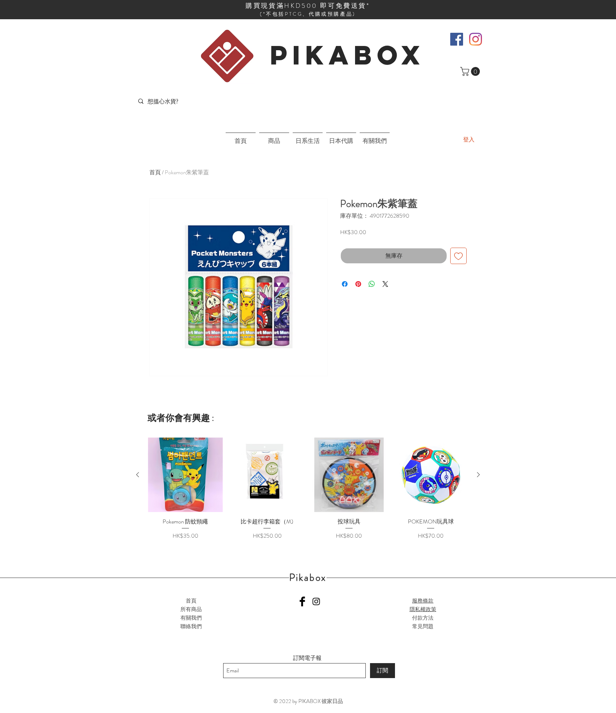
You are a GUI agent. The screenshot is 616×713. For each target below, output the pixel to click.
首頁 (155, 172)
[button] (471, 71)
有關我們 (191, 618)
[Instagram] (475, 39)
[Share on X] (385, 284)
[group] (308, 492)
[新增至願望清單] (458, 256)
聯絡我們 (191, 626)
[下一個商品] (478, 474)
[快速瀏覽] (185, 475)
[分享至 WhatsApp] (372, 284)
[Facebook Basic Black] (302, 601)
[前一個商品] (137, 474)
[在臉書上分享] (344, 284)
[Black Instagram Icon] (316, 601)
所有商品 (191, 609)
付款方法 (422, 618)
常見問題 (422, 626)
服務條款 (422, 601)
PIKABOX (347, 55)
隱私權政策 (423, 609)
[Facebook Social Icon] (456, 39)
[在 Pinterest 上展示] (358, 284)
